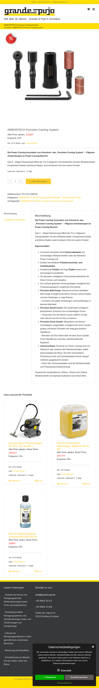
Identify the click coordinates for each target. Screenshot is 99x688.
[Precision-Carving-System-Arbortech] (49, 77)
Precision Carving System (61, 201)
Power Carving (41, 201)
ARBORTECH (27, 201)
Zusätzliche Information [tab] (14, 220)
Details (39, 481)
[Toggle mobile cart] (88, 9)
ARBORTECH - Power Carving (32, 197)
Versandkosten (32, 143)
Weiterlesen (15, 481)
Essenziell (66, 670)
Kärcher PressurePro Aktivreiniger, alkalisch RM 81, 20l (73, 446)
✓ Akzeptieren (49, 677)
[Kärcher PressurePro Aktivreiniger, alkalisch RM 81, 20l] (73, 421)
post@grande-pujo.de (60, 2)
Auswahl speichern (79, 677)
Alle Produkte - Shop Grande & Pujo (64, 197)
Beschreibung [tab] (10, 214)
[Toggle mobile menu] (93, 9)
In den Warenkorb (38, 181)
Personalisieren (64, 683)
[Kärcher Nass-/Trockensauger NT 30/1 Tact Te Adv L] (25, 421)
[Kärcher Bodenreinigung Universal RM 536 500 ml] (25, 511)
